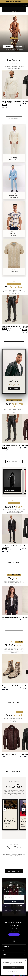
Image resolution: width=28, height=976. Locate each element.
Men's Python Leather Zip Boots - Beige (11, 686)
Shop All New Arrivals (13, 771)
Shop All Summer (13, 118)
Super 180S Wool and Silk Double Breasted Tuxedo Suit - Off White (11, 102)
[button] (10, 50)
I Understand (13, 967)
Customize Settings (13, 971)
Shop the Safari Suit (14, 46)
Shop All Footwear (13, 702)
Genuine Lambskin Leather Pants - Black (11, 326)
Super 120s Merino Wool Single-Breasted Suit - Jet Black (11, 546)
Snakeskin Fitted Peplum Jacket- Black (11, 617)
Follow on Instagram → (14, 909)
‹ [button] (4, 809)
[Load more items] (14, 903)
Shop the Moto (14, 388)
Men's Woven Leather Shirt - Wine (9, 754)
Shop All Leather (13, 461)
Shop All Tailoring (13, 562)
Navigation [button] (2, 5)
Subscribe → (14, 940)
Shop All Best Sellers (13, 343)
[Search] (5, 5)
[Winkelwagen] (25, 5)
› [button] (23, 809)
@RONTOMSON (14, 851)
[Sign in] (23, 5)
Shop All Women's (13, 632)
